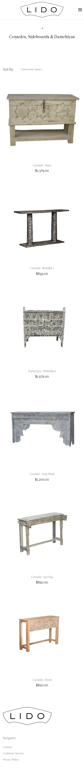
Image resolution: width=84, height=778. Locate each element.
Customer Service (13, 753)
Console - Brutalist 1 (42, 268)
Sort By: (8, 69)
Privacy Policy (11, 759)
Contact (7, 747)
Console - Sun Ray (42, 577)
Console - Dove (42, 680)
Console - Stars (42, 165)
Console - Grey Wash (42, 474)
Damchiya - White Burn (42, 371)
